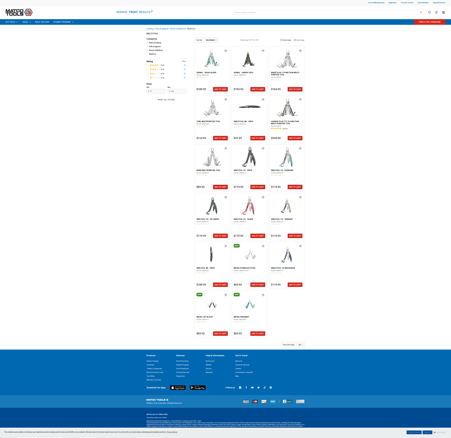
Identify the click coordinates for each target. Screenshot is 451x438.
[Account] (443, 12)
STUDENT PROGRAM (61, 22)
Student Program (182, 365)
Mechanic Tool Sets (154, 380)
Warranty (209, 372)
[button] (439, 432)
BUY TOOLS (10, 22)
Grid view (287, 40)
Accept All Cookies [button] (414, 432)
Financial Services (182, 372)
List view (300, 40)
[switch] (148, 65)
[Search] (421, 12)
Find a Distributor (182, 369)
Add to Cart (220, 89)
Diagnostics (180, 376)
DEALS (25, 22)
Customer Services (242, 365)
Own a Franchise (182, 361)
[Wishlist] (429, 12)
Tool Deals (150, 365)
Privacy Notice (172, 432)
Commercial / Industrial (244, 372)
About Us (238, 361)
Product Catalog (153, 361)
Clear (184, 61)
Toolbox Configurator (154, 369)
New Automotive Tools (155, 372)
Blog (237, 376)
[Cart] (436, 12)
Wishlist (208, 365)
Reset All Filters (166, 100)
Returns (209, 369)
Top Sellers (151, 376)
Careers (238, 369)
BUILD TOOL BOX (42, 22)
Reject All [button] (427, 432)
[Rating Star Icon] (151, 65)
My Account (210, 361)
